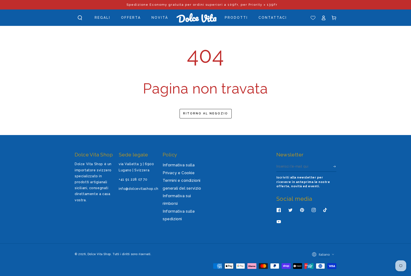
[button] (80, 18)
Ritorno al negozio (205, 113)
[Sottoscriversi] (334, 166)
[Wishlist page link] (313, 17)
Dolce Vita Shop (99, 254)
